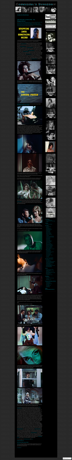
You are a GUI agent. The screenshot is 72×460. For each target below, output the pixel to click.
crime (39, 22)
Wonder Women (28, 54)
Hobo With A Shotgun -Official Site (50, 261)
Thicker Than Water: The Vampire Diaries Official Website (50, 265)
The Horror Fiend (48, 253)
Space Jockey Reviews (49, 247)
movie (20, 22)
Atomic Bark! (48, 277)
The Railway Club (48, 285)
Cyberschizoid (48, 237)
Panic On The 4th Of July (49, 245)
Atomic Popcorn (48, 232)
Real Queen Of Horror (49, 246)
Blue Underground (48, 260)
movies (23, 22)
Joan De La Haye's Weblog (49, 269)
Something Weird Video (27, 22)
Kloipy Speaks (48, 242)
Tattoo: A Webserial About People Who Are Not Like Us (50, 272)
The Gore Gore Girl (48, 252)
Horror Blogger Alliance (49, 220)
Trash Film (47, 256)
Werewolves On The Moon (49, 257)
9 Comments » (19, 447)
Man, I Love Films (48, 243)
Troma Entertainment (49, 266)
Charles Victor (37, 22)
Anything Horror (48, 230)
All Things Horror (48, 228)
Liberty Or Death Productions (50, 262)
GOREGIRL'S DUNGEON (36, 4)
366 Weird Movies (48, 226)
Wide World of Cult (48, 279)
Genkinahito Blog (48, 241)
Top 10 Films (48, 255)
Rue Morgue (48, 271)
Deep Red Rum (48, 238)
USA (31, 22)
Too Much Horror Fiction (49, 274)
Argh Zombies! (48, 231)
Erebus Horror (48, 239)
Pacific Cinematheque (49, 283)
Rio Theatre (47, 284)
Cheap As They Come (49, 234)
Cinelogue (47, 235)
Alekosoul (47, 227)
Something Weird (23, 43)
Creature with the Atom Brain (50, 236)
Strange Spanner (48, 250)
